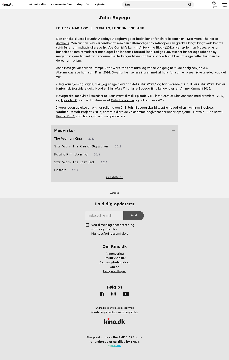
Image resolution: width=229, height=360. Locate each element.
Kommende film (61, 4)
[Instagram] (113, 294)
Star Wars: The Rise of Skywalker (87, 146)
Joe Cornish (116, 47)
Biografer (83, 4)
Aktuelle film (37, 4)
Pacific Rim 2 (65, 116)
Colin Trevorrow (122, 100)
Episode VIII (144, 96)
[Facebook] (102, 294)
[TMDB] (114, 346)
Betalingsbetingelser (114, 262)
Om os (114, 267)
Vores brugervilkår (128, 312)
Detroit (66, 170)
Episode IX (69, 100)
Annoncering (114, 254)
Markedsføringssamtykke (109, 233)
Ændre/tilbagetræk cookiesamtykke (114, 307)
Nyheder (100, 4)
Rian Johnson (183, 96)
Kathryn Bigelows (200, 107)
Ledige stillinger (114, 271)
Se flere (112, 176)
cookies (112, 312)
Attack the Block (151, 47)
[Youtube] (126, 294)
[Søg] (190, 4)
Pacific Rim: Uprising (77, 154)
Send (133, 215)
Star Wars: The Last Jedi (80, 162)
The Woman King (74, 138)
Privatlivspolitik (114, 258)
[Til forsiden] (12, 5)
